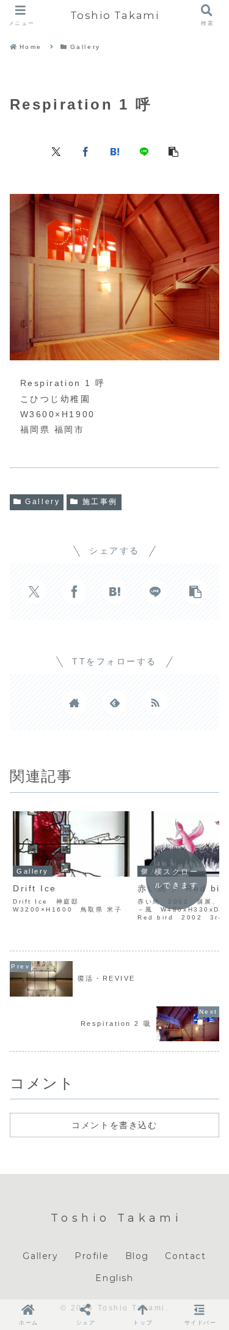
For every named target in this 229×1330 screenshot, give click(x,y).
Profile (92, 1255)
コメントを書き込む (114, 1125)
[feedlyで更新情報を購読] (115, 702)
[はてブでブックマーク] (115, 151)
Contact (185, 1255)
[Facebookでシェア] (85, 151)
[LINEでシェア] (144, 151)
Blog (137, 1255)
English (114, 1278)
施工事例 (100, 501)
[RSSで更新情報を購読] (155, 702)
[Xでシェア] (56, 151)
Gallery (42, 501)
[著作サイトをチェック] (74, 702)
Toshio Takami (114, 15)
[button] (173, 151)
